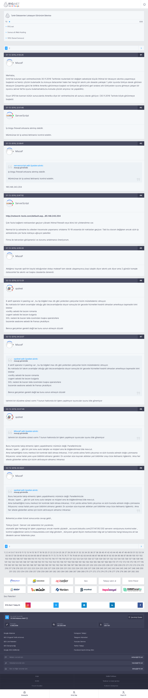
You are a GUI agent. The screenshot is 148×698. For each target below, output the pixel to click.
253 (18, 571)
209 (120, 565)
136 (126, 559)
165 (95, 562)
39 (100, 552)
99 (130, 555)
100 (133, 555)
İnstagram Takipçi (80, 633)
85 (90, 555)
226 (45, 568)
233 (73, 568)
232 (69, 568)
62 (26, 555)
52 (137, 552)
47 (123, 552)
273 (98, 571)
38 (97, 552)
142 (9, 562)
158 (69, 562)
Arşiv (37, 676)
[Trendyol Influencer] (38, 589)
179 (5, 565)
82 (82, 555)
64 (32, 555)
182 (16, 565)
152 (46, 562)
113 (42, 559)
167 (102, 562)
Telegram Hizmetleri (81, 637)
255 (26, 571)
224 (37, 568)
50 (131, 552)
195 (65, 565)
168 (106, 562)
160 (76, 562)
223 (33, 568)
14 (30, 552)
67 (41, 555)
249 (137, 568)
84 (87, 555)
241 (105, 568)
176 (134, 562)
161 (80, 562)
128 (96, 559)
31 (77, 552)
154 (54, 562)
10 (20, 552)
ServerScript (22, 115)
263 (58, 571)
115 (49, 559)
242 (109, 568)
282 (133, 571)
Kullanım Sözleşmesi (111, 686)
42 (108, 552)
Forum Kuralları (37, 686)
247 (129, 568)
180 (9, 565)
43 (111, 552)
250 (141, 568)
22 (51, 552)
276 (109, 571)
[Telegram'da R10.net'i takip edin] (84, 605)
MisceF (19, 63)
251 (10, 571)
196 (68, 565)
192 (53, 565)
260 (47, 571)
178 (142, 562)
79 (73, 555)
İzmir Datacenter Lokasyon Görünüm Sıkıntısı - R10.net (12, 4)
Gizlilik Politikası (111, 676)
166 (98, 562)
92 (110, 555)
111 (36, 559)
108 (25, 559)
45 (117, 552)
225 (41, 568)
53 (140, 552)
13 (28, 552)
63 (29, 555)
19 (43, 552)
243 (113, 568)
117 (56, 559)
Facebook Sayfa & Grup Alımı (84, 650)
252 (14, 571)
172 (120, 562)
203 (95, 565)
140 (141, 559)
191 (50, 565)
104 (10, 559)
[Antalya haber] (38, 581)
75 (63, 555)
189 (42, 565)
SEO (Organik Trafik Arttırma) (14, 637)
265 (67, 571)
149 (35, 562)
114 (46, 559)
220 (21, 568)
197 (72, 565)
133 (115, 559)
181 (13, 565)
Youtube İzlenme (80, 641)
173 (124, 562)
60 (21, 555)
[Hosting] (15, 581)
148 (32, 562)
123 (78, 559)
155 (58, 562)
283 (137, 571)
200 (84, 565)
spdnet (19, 288)
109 (29, 559)
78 (71, 555)
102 (141, 555)
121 (70, 559)
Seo (86, 581)
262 (54, 571)
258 (38, 571)
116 (53, 559)
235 (81, 568)
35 (88, 552)
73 (57, 555)
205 (104, 565)
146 (24, 562)
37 (94, 552)
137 (130, 559)
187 (35, 565)
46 (120, 552)
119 (63, 559)
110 (32, 559)
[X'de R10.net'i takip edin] (56, 605)
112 (39, 559)
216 (6, 568)
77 (68, 555)
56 (9, 555)
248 (133, 568)
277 (113, 571)
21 (49, 552)
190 (46, 565)
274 (102, 571)
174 (127, 562)
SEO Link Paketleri (10, 641)
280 (125, 571)
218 (13, 568)
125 (85, 559)
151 (43, 562)
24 (57, 552)
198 (76, 565)
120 (67, 559)
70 (49, 555)
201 (87, 565)
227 (49, 568)
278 (117, 571)
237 (89, 568)
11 (23, 552)
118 (60, 559)
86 (93, 555)
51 (134, 552)
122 (74, 559)
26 (63, 552)
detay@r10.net (137, 669)
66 (38, 555)
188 (39, 565)
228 (53, 568)
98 (127, 555)
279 (121, 571)
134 (119, 559)
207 (111, 565)
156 (61, 562)
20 (46, 552)
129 (100, 559)
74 (60, 555)
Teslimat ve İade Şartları (111, 681)
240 (101, 568)
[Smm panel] (133, 589)
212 (131, 565)
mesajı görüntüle (21, 168)
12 (25, 552)
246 (125, 568)
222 (29, 568)
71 (52, 555)
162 (83, 562)
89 (102, 555)
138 (133, 559)
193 (57, 565)
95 (119, 555)
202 (91, 565)
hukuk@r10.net (137, 663)
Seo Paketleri (10, 596)
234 (77, 568)
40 (103, 552)
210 (123, 565)
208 (116, 565)
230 (61, 568)
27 (66, 552)
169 (110, 562)
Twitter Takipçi (79, 646)
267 (74, 571)
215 (142, 565)
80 (76, 555)
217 (10, 568)
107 (21, 559)
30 (74, 552)
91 (108, 555)
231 (65, 568)
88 (99, 555)
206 (108, 565)
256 (31, 571)
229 (57, 568)
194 (61, 565)
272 (94, 571)
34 (86, 552)
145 (20, 562)
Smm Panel (133, 581)
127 (93, 559)
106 (18, 559)
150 (39, 562)
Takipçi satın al (109, 581)
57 (12, 555)
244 (117, 568)
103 (6, 559)
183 (20, 565)
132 (111, 559)
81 (79, 555)
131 (107, 559)
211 (127, 565)
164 (91, 562)
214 (138, 565)
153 (50, 562)
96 (122, 555)
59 (18, 555)
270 (86, 571)
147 (28, 562)
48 (125, 552)
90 (105, 555)
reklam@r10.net (137, 657)
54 (142, 552)
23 (54, 552)
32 (80, 552)
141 (5, 562)
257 (34, 571)
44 (114, 552)
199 (80, 565)
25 (60, 552)
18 (41, 552)
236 (85, 568)
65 (35, 555)
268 (79, 571)
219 (17, 568)
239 (97, 568)
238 (93, 568)
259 (43, 571)
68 (43, 555)
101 (137, 555)
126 (89, 559)
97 (125, 555)
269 (83, 571)
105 (14, 559)
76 (65, 555)
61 (24, 555)
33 (83, 552)
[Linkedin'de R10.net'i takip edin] (112, 605)
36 (91, 552)
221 (25, 568)
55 (6, 555)
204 (99, 565)
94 (116, 555)
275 (106, 571)
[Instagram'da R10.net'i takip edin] (28, 605)
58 (15, 555)
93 (113, 555)
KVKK (37, 681)
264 (62, 571)
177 (138, 562)
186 (31, 565)
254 (22, 571)
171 (117, 562)
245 (121, 568)
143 (13, 562)
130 (104, 559)
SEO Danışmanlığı (10, 646)
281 (129, 571)
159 (72, 562)
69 (46, 555)
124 (81, 559)
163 (87, 562)
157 (65, 562)
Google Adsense (9, 633)
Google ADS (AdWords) (12, 650)
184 (24, 565)
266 (71, 571)
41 (106, 552)
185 (27, 565)
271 (90, 571)
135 (122, 559)
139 (137, 559)
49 (128, 552)
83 (85, 555)
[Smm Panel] (62, 581)
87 (96, 555)
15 (33, 552)
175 (131, 562)
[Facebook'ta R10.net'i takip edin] (140, 605)
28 (68, 552)
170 (113, 562)
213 (134, 565)
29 (71, 552)
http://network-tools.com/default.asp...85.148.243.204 (33, 216)
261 (50, 571)
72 (54, 555)
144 (17, 562)
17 (38, 552)
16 (36, 552)
